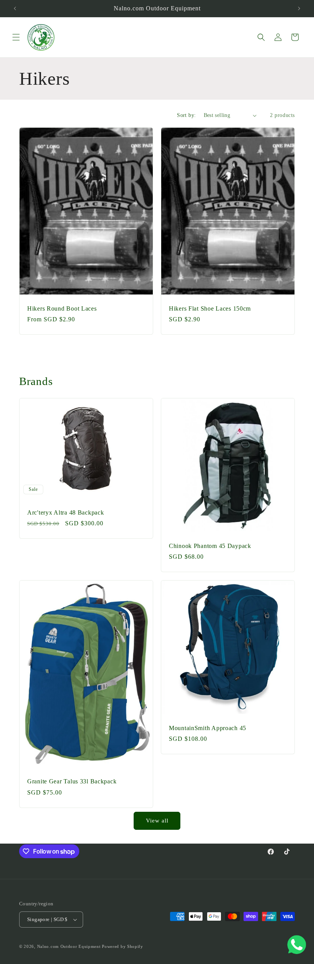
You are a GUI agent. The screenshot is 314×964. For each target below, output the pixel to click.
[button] (16, 37)
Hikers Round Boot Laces (62, 308)
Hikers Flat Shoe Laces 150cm (210, 308)
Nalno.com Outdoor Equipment (69, 946)
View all (157, 821)
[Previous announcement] (15, 8)
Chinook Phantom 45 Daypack (210, 546)
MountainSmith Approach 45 (207, 728)
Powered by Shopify (122, 946)
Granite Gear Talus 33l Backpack (71, 781)
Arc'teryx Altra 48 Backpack (65, 512)
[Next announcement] (299, 8)
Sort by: (186, 115)
